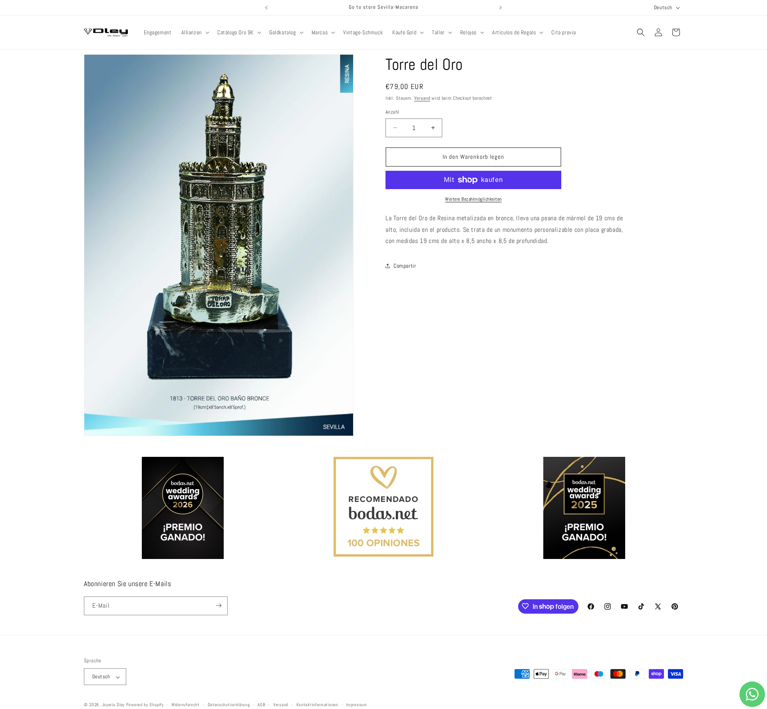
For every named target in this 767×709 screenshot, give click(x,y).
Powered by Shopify (145, 705)
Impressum (356, 704)
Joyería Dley (113, 705)
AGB (261, 704)
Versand (422, 98)
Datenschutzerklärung (229, 704)
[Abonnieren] (218, 605)
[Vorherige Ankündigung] (266, 7)
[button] (195, 32)
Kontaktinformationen (317, 704)
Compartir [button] (404, 265)
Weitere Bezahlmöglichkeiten (473, 199)
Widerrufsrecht (185, 704)
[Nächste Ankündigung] (500, 7)
